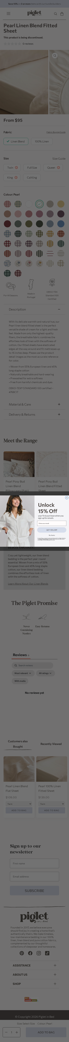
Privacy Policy (45, 539)
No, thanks (52, 535)
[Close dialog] (66, 497)
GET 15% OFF (51, 530)
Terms (40, 539)
